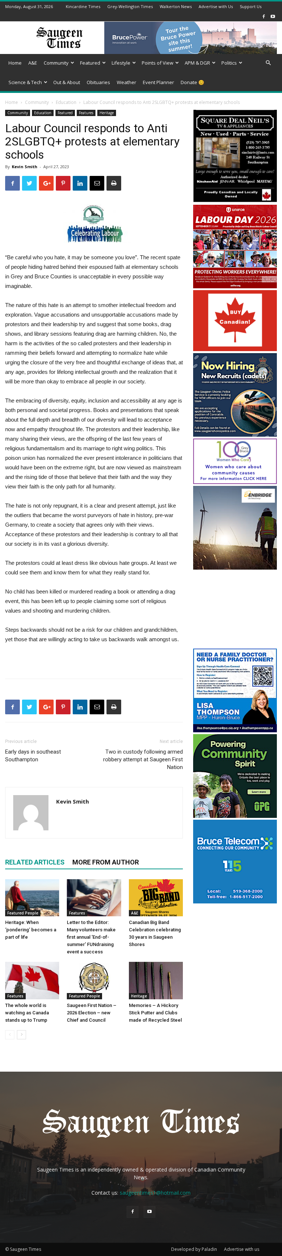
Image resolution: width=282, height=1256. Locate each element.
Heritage (107, 112)
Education (66, 102)
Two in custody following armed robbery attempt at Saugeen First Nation (143, 759)
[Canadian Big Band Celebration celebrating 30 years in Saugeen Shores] (156, 897)
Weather (126, 82)
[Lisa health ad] (235, 730)
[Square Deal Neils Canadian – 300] (235, 200)
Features (86, 112)
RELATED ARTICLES (35, 862)
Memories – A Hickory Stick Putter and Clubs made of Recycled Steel (155, 1013)
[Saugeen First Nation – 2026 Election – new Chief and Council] (94, 980)
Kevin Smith (24, 166)
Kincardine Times (83, 6)
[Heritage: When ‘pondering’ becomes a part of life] (32, 897)
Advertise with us (241, 1249)
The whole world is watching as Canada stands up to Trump (27, 1013)
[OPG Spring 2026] (235, 815)
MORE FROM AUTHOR (105, 862)
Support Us (250, 6)
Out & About (66, 82)
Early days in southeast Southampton (33, 755)
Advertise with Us (216, 6)
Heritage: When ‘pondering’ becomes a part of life (30, 930)
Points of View (157, 62)
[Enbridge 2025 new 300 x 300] (235, 567)
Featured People (22, 913)
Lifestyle (121, 62)
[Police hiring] (235, 434)
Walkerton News (176, 6)
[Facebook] (264, 16)
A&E (32, 62)
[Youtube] (273, 16)
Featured (90, 62)
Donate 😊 (192, 82)
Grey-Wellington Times (130, 6)
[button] (268, 62)
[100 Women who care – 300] (235, 482)
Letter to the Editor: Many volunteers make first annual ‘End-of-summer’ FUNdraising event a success (91, 937)
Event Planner (158, 82)
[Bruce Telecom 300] (235, 901)
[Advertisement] (235, 610)
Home (15, 62)
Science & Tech (25, 82)
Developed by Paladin (194, 1249)
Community (56, 62)
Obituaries (98, 82)
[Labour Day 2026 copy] (235, 286)
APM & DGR (197, 62)
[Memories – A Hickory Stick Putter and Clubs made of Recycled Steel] (156, 980)
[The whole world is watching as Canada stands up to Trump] (32, 980)
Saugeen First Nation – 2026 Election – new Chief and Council (91, 1013)
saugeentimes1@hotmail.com (155, 1192)
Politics (229, 62)
